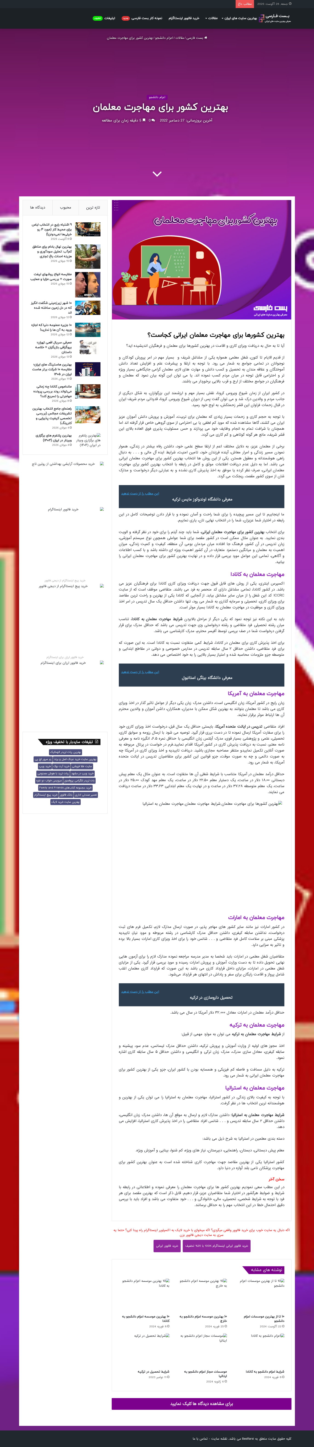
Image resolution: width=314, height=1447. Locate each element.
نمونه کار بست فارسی (142, 18)
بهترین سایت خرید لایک (65, 802)
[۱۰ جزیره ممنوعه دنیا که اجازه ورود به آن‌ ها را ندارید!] (87, 330)
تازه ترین (93, 207)
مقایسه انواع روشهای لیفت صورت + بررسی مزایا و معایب (51, 276)
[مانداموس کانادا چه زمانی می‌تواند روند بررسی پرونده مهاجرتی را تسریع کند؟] (87, 391)
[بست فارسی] (274, 18)
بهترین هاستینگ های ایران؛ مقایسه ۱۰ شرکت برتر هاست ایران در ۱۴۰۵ (52, 369)
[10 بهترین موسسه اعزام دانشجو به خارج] (201, 1295)
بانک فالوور (66, 795)
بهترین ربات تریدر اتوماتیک (65, 752)
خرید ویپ (45, 766)
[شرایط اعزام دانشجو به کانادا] (259, 1350)
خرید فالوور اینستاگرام (184, 18)
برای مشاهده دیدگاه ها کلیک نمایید (201, 1404)
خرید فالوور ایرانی (167, 1246)
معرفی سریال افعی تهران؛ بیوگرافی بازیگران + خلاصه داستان (53, 347)
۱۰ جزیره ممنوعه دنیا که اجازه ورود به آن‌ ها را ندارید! (51, 327)
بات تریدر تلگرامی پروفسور (79, 781)
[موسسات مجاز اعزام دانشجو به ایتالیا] (201, 1350)
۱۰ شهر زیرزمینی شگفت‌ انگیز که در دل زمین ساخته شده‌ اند (51, 308)
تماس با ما (200, 1438)
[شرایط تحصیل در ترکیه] (144, 1350)
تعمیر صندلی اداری (86, 795)
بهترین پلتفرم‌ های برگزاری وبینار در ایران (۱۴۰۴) (54, 438)
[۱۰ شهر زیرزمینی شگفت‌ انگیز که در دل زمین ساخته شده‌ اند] (87, 308)
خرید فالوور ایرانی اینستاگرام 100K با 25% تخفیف (216, 1246)
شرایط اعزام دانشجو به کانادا (265, 1372)
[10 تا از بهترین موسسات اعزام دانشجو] (259, 1295)
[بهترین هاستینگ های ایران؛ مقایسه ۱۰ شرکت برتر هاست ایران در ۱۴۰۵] (87, 369)
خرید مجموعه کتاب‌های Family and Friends (65, 788)
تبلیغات (104, 18)
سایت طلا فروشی (82, 766)
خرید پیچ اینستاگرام (45, 795)
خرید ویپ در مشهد (82, 774)
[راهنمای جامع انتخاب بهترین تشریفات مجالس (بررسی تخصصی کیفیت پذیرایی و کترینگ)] (87, 414)
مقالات (213, 18)
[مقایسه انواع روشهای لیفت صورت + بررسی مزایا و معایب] (87, 284)
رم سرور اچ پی (43, 759)
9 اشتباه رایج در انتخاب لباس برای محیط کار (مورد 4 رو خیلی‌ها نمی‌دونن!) (52, 230)
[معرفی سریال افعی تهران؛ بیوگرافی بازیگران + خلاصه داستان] (87, 347)
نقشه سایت (219, 1438)
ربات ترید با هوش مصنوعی (53, 774)
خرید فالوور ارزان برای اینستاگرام (64, 657)
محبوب (65, 207)
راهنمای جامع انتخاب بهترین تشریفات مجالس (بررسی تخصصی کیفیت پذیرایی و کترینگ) (52, 416)
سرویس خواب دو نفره (49, 781)
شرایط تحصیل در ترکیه (153, 1372)
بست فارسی (195, 37)
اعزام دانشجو (164, 37)
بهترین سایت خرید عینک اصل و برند (75, 759)
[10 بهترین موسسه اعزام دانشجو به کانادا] (144, 1295)
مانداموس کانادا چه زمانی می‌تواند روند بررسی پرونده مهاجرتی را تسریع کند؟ (52, 391)
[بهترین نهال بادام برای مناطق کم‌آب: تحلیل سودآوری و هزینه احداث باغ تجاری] (87, 256)
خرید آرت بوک (61, 766)
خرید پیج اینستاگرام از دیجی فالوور (65, 581)
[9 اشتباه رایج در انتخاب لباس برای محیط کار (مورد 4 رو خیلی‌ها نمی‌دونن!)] (87, 229)
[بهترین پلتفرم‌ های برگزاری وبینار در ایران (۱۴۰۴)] (87, 440)
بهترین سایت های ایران (241, 18)
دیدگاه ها (37, 207)
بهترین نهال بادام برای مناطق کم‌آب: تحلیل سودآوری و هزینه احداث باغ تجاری (52, 252)
